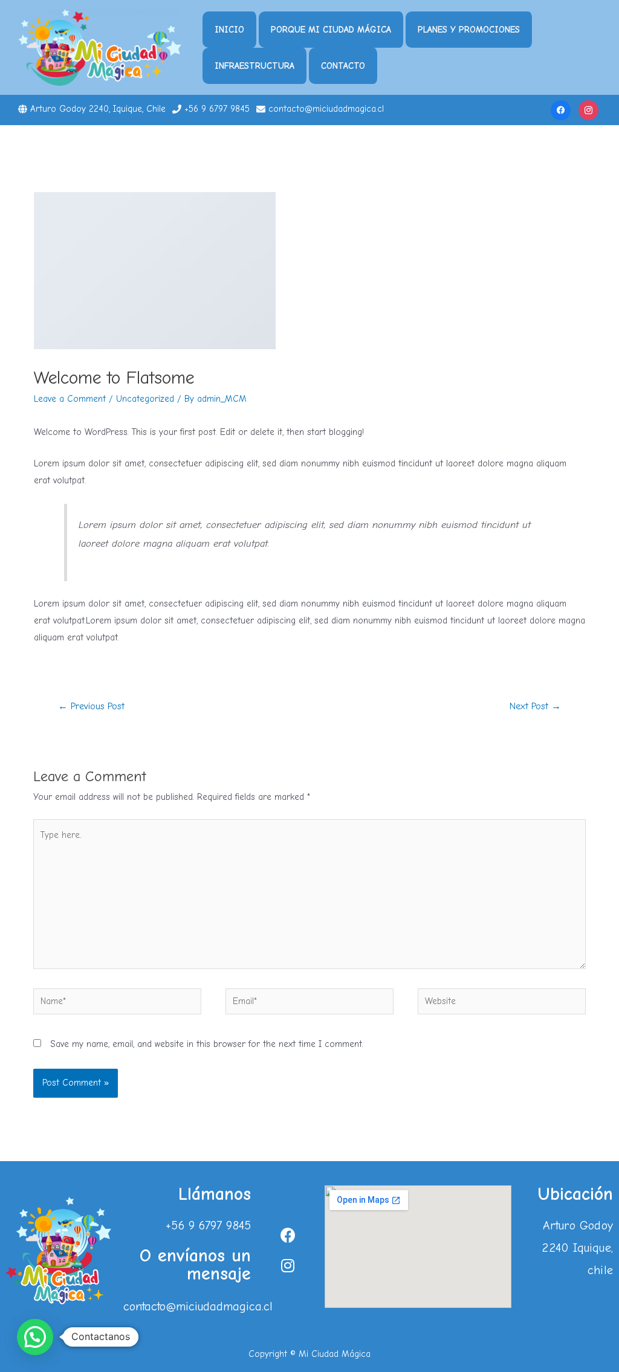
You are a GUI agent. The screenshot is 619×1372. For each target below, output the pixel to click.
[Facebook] (561, 109)
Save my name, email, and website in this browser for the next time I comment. (206, 1044)
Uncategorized (145, 398)
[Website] (502, 1003)
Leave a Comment (70, 398)
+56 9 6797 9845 (217, 108)
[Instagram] (588, 109)
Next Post (535, 706)
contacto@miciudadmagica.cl (326, 108)
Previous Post (91, 706)
